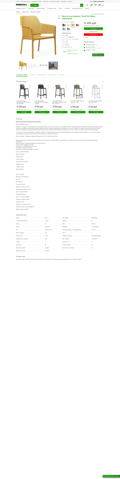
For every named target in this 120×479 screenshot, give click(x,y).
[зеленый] (64, 29)
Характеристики (41, 74)
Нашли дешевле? (93, 34)
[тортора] (68, 29)
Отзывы (18, 1)
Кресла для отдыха (35, 12)
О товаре (32, 74)
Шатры (60, 8)
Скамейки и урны (51, 8)
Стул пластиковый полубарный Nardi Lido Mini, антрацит (41, 102)
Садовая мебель (41, 8)
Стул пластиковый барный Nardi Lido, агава (77, 101)
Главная (18, 12)
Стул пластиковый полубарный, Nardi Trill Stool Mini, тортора (59, 102)
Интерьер (67, 8)
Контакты (70, 1)
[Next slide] (58, 36)
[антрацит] (64, 26)
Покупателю (46, 1)
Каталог (36, 5)
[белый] (68, 26)
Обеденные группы (20, 8)
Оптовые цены (53, 74)
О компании (64, 1)
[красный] (77, 26)
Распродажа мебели (77, 8)
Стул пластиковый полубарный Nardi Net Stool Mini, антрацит (23, 102)
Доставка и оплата (25, 1)
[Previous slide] (18, 36)
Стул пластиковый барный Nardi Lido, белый (95, 101)
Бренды (87, 8)
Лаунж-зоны (31, 8)
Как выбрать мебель (37, 1)
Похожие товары (21, 74)
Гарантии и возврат (55, 1)
